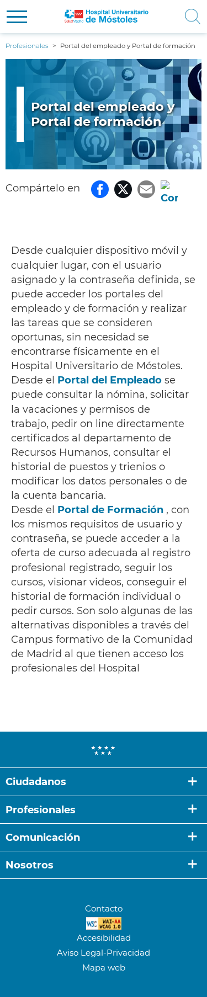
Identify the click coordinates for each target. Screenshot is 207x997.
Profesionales (41, 810)
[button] (17, 16)
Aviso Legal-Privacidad (103, 952)
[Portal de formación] (164, 510)
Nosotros (30, 865)
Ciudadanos (36, 782)
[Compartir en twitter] (123, 188)
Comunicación (43, 837)
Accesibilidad (104, 937)
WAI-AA (103, 923)
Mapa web (103, 967)
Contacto (104, 908)
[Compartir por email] (146, 188)
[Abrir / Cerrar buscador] (188, 16)
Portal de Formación (110, 510)
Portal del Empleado (109, 380)
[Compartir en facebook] (100, 188)
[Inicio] (106, 16)
